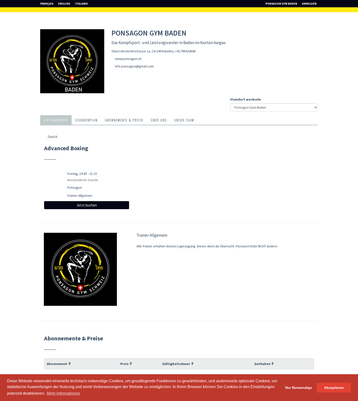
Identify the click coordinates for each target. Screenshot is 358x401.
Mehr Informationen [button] (63, 393)
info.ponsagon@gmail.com (134, 66)
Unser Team (184, 119)
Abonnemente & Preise (124, 119)
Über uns (159, 119)
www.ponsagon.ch (128, 58)
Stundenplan (86, 119)
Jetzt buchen (86, 205)
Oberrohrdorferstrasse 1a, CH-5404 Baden (142, 51)
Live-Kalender (56, 119)
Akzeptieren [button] (334, 388)
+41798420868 (185, 51)
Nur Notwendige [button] (298, 388)
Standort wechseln (245, 99)
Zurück (52, 136)
